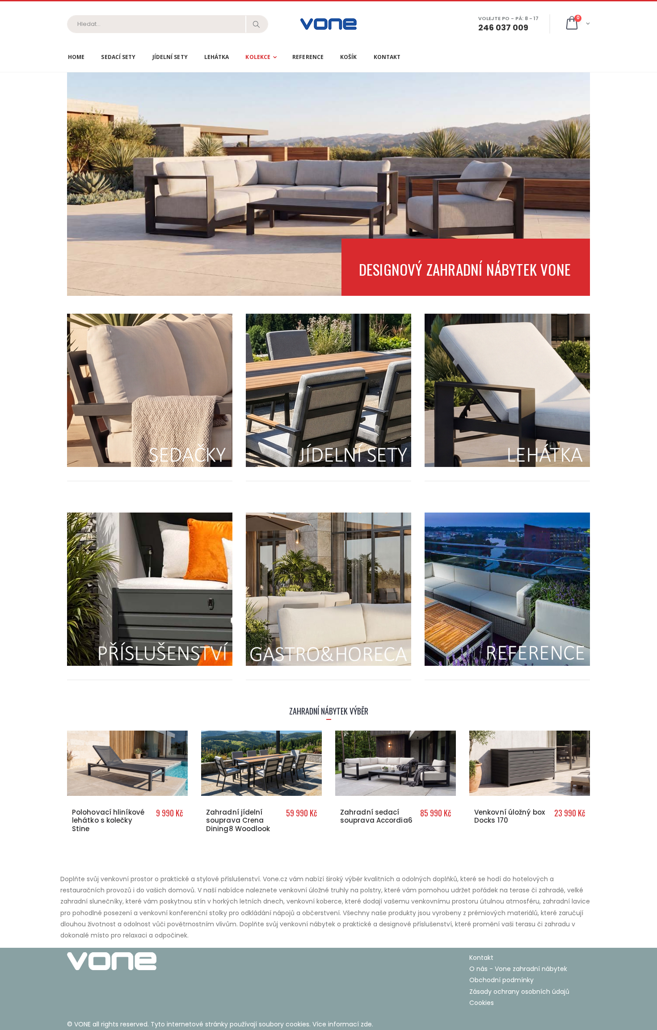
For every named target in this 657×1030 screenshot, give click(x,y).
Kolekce (257, 57)
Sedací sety (118, 57)
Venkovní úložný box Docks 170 (509, 816)
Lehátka (216, 57)
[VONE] (194, 961)
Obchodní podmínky (501, 979)
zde (366, 1024)
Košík (348, 57)
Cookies (481, 1002)
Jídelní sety (170, 57)
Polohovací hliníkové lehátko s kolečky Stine (108, 820)
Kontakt (387, 57)
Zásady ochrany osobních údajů (519, 991)
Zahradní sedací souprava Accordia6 (376, 816)
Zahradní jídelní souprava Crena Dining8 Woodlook (238, 820)
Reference (308, 57)
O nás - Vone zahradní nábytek (518, 968)
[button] (577, 24)
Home (76, 57)
